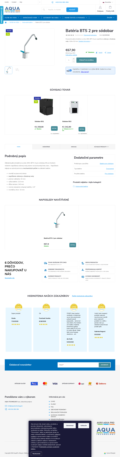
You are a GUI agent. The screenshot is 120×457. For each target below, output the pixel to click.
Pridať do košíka (86, 60)
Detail (54, 128)
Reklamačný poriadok (59, 412)
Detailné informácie (84, 41)
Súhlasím (84, 426)
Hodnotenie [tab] (46, 147)
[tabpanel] (46, 115)
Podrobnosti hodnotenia (90, 35)
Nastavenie (36, 454)
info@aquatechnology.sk (15, 406)
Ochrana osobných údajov (58, 416)
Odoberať (104, 365)
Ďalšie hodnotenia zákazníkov (82, 296)
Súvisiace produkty (100, 147)
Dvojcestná (110, 169)
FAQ (21, 2)
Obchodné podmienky (58, 410)
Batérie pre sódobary (107, 164)
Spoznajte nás (10, 278)
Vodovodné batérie (81, 186)
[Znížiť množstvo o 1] (73, 61)
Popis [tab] (18, 147)
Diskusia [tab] (73, 147)
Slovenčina (108, 2)
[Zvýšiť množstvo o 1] (73, 59)
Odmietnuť (69, 426)
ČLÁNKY (14, 2)
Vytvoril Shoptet (110, 453)
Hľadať (72, 10)
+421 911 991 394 (13, 409)
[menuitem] (12, 18)
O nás (7, 2)
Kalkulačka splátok (71, 55)
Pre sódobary (109, 174)
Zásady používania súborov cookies (57, 420)
